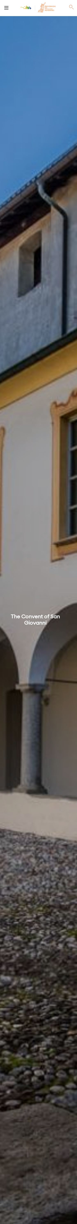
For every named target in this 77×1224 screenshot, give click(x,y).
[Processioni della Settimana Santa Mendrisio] (6, 7)
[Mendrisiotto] (26, 7)
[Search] (71, 7)
